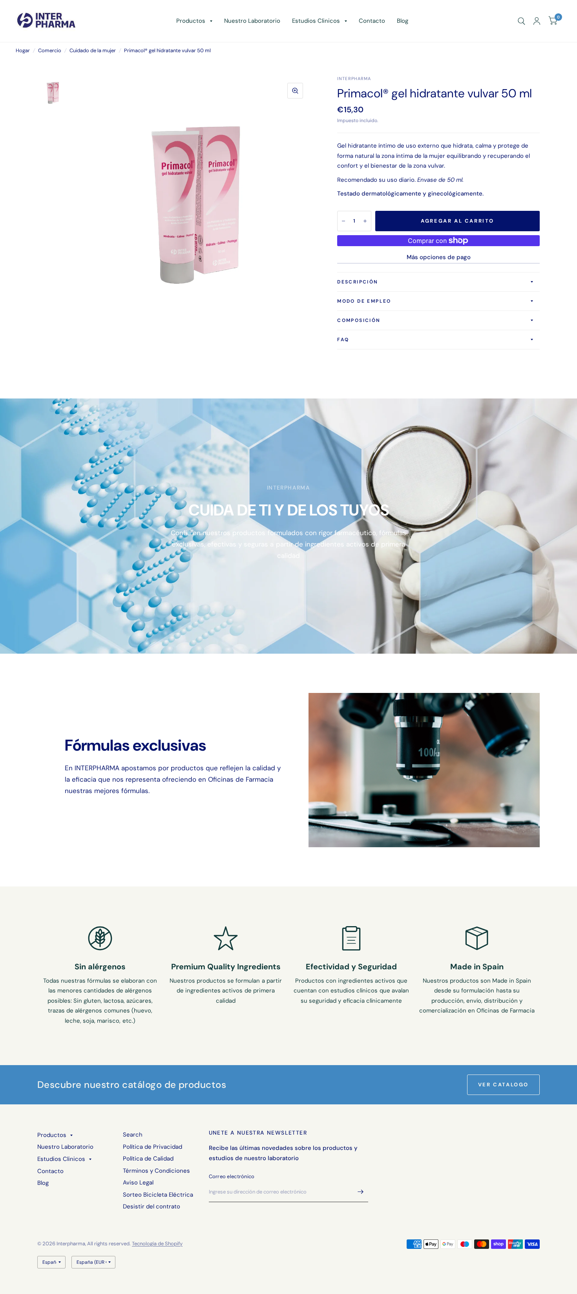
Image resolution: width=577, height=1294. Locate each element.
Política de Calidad (148, 1158)
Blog (402, 21)
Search (132, 1135)
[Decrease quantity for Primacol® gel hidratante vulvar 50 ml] (343, 221)
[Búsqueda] (521, 21)
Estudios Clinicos (316, 21)
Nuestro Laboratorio (252, 21)
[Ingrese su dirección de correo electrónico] (360, 1192)
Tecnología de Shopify (157, 1243)
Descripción (357, 282)
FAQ (343, 339)
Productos (190, 21)
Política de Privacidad (152, 1147)
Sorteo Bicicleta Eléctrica (158, 1195)
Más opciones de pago (439, 257)
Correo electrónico (232, 1176)
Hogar (23, 50)
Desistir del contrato (151, 1206)
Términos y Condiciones (156, 1171)
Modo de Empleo (364, 301)
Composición (358, 320)
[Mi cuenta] (536, 21)
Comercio (49, 50)
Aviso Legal (138, 1182)
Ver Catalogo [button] (503, 1084)
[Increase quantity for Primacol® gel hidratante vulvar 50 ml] (365, 221)
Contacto (372, 21)
